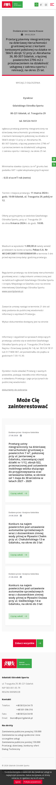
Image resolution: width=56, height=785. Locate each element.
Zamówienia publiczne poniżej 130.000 (21, 742)
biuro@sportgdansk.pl (21, 718)
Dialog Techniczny (11, 749)
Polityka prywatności (32, 782)
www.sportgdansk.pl (12, 291)
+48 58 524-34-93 (24, 713)
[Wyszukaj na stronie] (36, 4)
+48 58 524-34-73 (24, 705)
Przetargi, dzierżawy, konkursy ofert (20, 745)
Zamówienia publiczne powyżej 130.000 (21, 731)
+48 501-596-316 (24, 709)
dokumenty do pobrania (14, 389)
